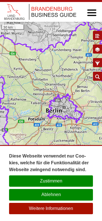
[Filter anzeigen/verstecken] (97, 62)
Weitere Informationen (51, 208)
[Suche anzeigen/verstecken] (97, 76)
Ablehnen (51, 194)
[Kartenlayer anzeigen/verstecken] (97, 49)
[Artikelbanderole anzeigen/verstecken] (97, 35)
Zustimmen (51, 180)
